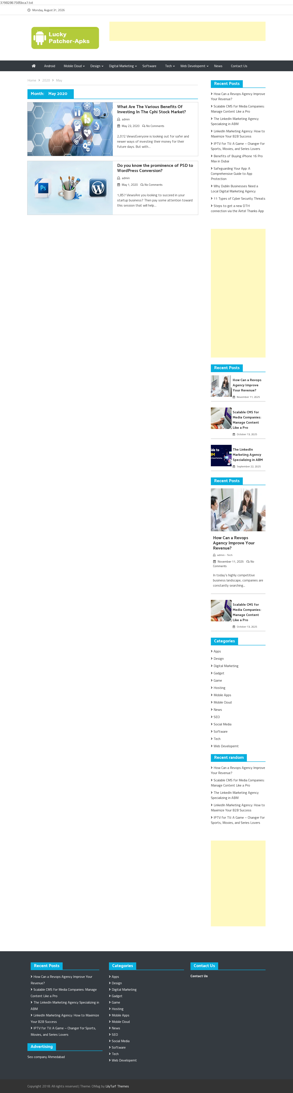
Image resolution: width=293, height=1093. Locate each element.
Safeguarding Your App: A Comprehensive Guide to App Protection (231, 173)
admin (126, 119)
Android (49, 65)
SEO (217, 716)
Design (95, 65)
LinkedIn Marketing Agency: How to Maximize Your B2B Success (238, 133)
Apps (217, 651)
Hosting (219, 687)
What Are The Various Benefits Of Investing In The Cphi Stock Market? (151, 109)
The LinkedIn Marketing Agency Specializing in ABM (235, 121)
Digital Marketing (121, 65)
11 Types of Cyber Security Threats (239, 198)
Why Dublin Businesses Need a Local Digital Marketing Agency (234, 188)
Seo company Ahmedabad (46, 1056)
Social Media (222, 724)
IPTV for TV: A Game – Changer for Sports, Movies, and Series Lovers (238, 146)
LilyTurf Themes (117, 1086)
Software (149, 65)
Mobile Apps (222, 694)
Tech (168, 65)
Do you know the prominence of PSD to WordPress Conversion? (155, 168)
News (218, 65)
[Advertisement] (187, 31)
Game (218, 680)
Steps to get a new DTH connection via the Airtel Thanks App (237, 208)
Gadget (219, 673)
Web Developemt (192, 65)
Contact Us (239, 65)
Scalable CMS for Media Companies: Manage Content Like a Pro (237, 109)
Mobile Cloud (73, 65)
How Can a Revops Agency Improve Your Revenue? (247, 385)
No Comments (155, 126)
